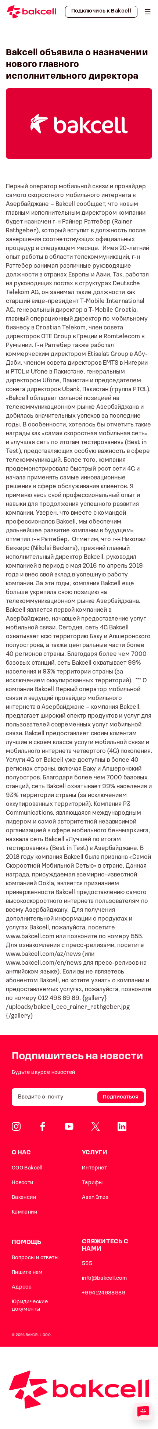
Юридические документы (30, 1305)
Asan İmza (95, 1197)
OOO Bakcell (27, 1168)
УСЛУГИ (94, 1153)
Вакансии (24, 1197)
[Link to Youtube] (69, 1126)
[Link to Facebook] (42, 1126)
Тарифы (92, 1183)
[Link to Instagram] (16, 1126)
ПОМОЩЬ (27, 1242)
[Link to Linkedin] (122, 1126)
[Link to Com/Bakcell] (95, 1126)
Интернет (94, 1168)
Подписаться (121, 1097)
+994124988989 (103, 1293)
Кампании (24, 1212)
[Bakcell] (147, 11)
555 (87, 1264)
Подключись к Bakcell (101, 11)
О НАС (21, 1153)
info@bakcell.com (104, 1278)
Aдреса (22, 1287)
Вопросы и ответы (35, 1258)
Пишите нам (27, 1272)
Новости (22, 1183)
